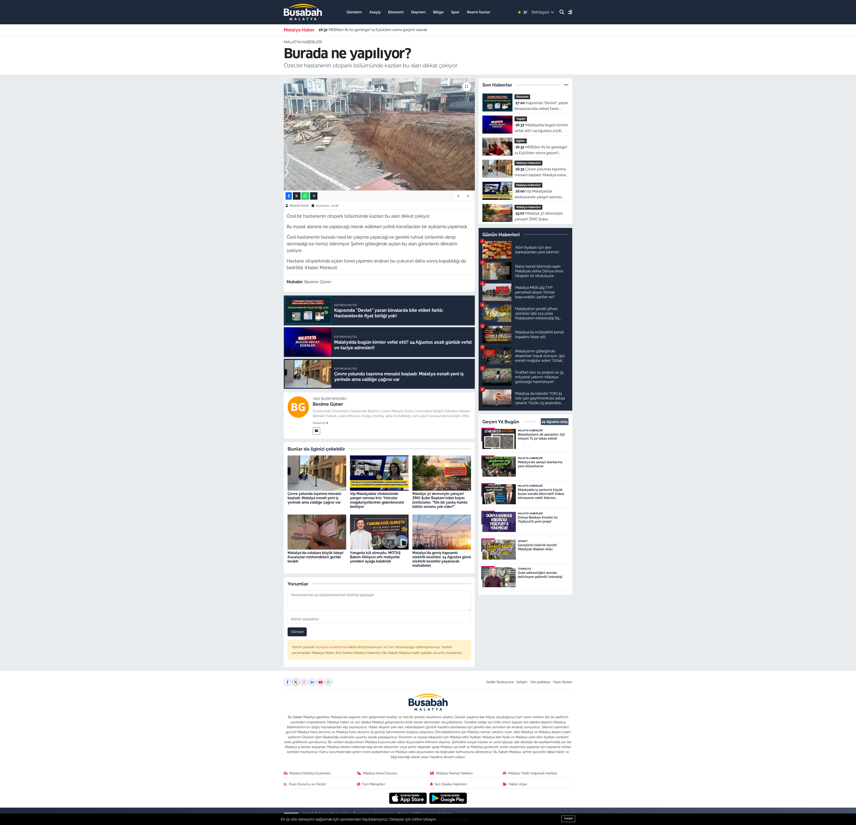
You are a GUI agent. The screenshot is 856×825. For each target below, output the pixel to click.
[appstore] (408, 798)
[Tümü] (566, 85)
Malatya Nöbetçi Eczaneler (310, 773)
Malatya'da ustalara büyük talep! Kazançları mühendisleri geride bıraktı (316, 557)
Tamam (568, 818)
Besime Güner (299, 205)
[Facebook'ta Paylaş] (289, 196)
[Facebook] (287, 682)
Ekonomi (395, 12)
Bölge (438, 12)
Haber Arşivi (518, 784)
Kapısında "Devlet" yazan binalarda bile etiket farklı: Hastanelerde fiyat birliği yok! (541, 106)
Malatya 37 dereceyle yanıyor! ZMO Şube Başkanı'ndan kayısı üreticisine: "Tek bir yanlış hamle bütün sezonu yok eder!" (440, 500)
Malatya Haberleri (303, 42)
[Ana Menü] (568, 12)
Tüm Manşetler (373, 784)
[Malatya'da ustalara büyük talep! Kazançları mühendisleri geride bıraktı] (317, 531)
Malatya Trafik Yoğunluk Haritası (532, 773)
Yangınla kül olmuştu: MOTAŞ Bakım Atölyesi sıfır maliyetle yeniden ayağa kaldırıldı (375, 557)
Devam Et (319, 423)
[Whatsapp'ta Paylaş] (305, 196)
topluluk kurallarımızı (331, 647)
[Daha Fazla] (313, 196)
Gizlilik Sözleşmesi (500, 682)
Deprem (418, 12)
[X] (295, 682)
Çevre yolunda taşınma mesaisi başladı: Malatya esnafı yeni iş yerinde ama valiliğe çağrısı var (314, 498)
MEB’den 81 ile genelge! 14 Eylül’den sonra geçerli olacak (373, 29)
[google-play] (448, 798)
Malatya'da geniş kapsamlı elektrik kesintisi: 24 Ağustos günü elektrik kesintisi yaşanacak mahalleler (441, 559)
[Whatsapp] (328, 682)
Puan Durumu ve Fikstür (307, 784)
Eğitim (520, 141)
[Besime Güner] (298, 407)
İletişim (521, 682)
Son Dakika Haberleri (451, 784)
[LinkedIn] (312, 682)
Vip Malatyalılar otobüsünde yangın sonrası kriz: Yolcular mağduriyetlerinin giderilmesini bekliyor (377, 500)
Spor (455, 12)
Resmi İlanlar (478, 12)
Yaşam (520, 118)
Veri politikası (540, 682)
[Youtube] (320, 682)
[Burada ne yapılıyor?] (379, 134)
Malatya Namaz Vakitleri (454, 773)
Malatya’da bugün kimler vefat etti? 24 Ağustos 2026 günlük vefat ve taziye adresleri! (541, 128)
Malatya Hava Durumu (380, 773)
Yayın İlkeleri (562, 682)
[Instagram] (304, 682)
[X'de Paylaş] (296, 196)
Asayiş (375, 12)
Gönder (297, 631)
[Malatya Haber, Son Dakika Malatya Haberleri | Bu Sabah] (303, 12)
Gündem (354, 12)
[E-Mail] (316, 431)
